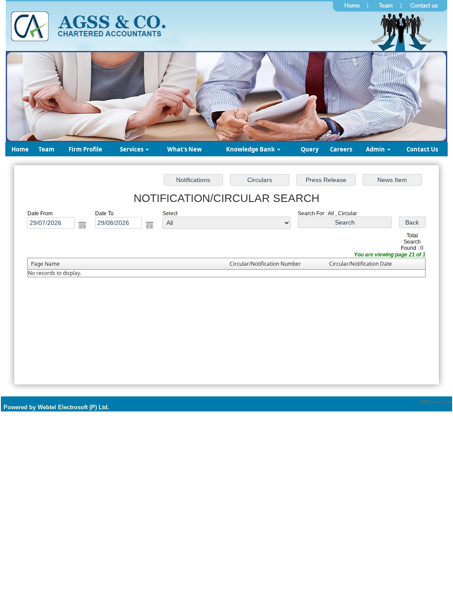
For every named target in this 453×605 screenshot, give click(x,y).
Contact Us (422, 149)
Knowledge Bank (251, 149)
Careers (341, 149)
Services (132, 149)
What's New (184, 149)
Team (46, 149)
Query (310, 149)
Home (20, 149)
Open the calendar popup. (82, 225)
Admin (376, 149)
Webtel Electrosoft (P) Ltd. (73, 407)
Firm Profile (85, 149)
